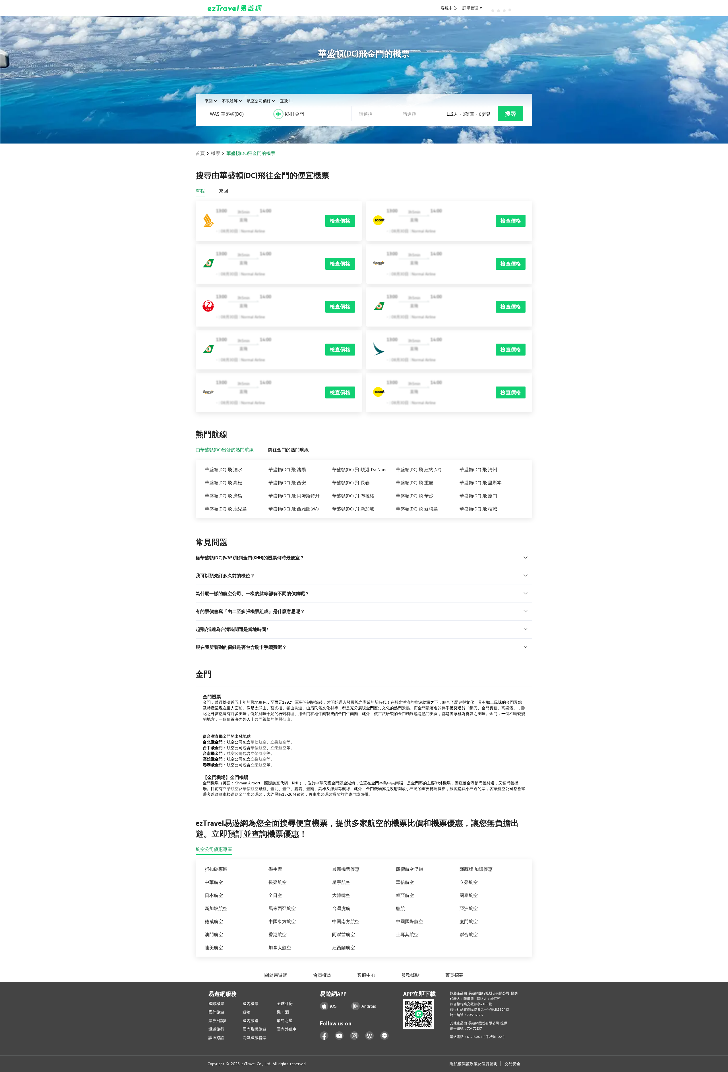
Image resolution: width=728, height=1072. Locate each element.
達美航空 (214, 947)
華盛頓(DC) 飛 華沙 (414, 495)
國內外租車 (287, 1029)
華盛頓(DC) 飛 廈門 (478, 495)
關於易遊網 (275, 975)
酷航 (400, 908)
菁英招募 (454, 975)
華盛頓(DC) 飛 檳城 (478, 509)
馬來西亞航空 (282, 908)
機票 (215, 153)
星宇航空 (341, 882)
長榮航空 (277, 882)
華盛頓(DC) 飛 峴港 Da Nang (360, 469)
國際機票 (216, 1003)
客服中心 (449, 8)
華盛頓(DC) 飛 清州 (478, 469)
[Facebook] (324, 1035)
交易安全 (512, 1063)
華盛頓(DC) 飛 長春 (351, 482)
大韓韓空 (341, 895)
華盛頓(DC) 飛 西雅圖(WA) (293, 509)
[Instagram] (354, 1035)
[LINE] (384, 1035)
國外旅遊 (216, 1012)
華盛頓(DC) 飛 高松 (223, 482)
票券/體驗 (217, 1020)
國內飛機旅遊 (254, 1029)
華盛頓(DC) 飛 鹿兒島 (226, 509)
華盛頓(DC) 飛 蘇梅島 (417, 509)
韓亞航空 (405, 895)
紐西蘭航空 (343, 947)
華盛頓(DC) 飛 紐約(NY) (418, 469)
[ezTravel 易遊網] (235, 8)
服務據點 (410, 975)
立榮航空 (278, 742)
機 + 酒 (283, 1012)
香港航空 (277, 934)
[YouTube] (339, 1035)
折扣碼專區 (216, 869)
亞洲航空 (469, 908)
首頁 (200, 153)
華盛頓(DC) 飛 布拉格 (353, 495)
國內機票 (250, 1003)
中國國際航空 (409, 921)
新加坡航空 (216, 908)
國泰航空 (469, 895)
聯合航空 (469, 934)
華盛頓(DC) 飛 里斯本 (481, 482)
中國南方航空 (345, 921)
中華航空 (214, 882)
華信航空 (258, 742)
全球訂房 (285, 1003)
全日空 (275, 895)
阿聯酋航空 (343, 934)
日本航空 (214, 895)
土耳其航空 (407, 934)
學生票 (275, 869)
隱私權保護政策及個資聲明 (473, 1063)
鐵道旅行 (216, 1029)
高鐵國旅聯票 (254, 1037)
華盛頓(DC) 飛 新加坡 (353, 509)
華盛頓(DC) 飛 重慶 (414, 482)
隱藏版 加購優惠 (476, 869)
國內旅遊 (250, 1020)
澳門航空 (214, 934)
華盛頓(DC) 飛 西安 (287, 482)
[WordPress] (369, 1035)
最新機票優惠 (345, 869)
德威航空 (214, 921)
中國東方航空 (282, 921)
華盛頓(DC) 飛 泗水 (223, 469)
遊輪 (247, 1012)
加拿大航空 (279, 947)
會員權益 (322, 975)
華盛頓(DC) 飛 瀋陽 (287, 469)
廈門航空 (469, 921)
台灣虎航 (341, 908)
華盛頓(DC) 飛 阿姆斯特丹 (294, 495)
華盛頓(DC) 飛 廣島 (223, 495)
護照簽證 (216, 1037)
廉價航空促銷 (409, 869)
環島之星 (285, 1020)
